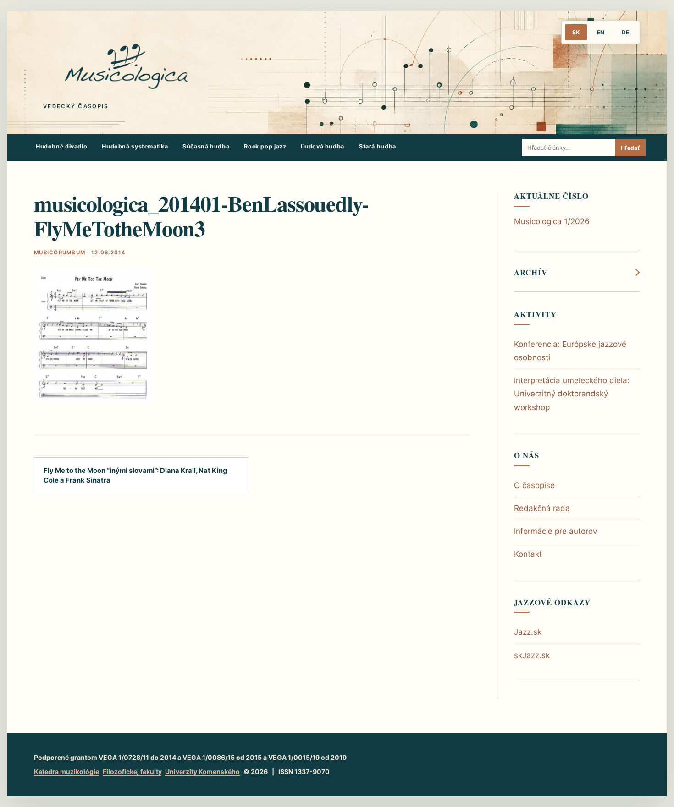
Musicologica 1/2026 (552, 221)
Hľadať (630, 147)
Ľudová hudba (322, 146)
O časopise (534, 485)
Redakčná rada (542, 508)
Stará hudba (377, 146)
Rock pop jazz (265, 146)
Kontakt (528, 554)
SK (576, 32)
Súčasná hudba (205, 146)
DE (625, 32)
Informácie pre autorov (555, 531)
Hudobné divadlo (61, 146)
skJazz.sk (532, 655)
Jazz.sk (527, 632)
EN (600, 32)
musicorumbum (59, 252)
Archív (530, 273)
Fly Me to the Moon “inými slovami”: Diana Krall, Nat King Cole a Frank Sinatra (135, 475)
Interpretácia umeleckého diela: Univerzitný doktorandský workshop (572, 394)
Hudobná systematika (135, 146)
